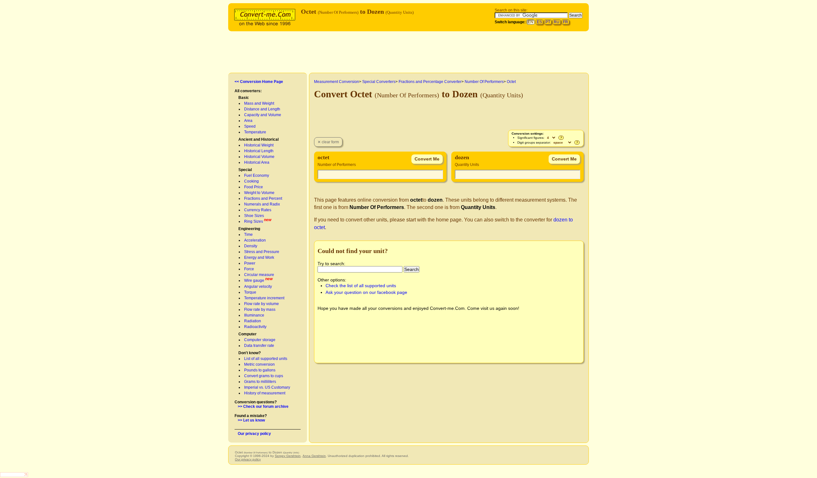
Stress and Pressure (261, 252)
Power (249, 263)
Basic (243, 97)
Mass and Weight (259, 103)
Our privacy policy (254, 433)
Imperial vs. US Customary (267, 387)
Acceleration (255, 240)
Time (248, 234)
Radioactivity (255, 327)
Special (245, 170)
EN (530, 22)
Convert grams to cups (263, 376)
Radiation (252, 321)
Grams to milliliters (260, 381)
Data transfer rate (259, 345)
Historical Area (256, 162)
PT (547, 22)
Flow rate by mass (259, 309)
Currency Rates (257, 210)
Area (248, 120)
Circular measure (259, 275)
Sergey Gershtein (288, 456)
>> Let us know (251, 420)
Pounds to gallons (259, 370)
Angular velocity (258, 286)
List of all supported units (265, 358)
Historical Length (259, 151)
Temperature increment (264, 298)
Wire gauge (254, 280)
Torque (250, 292)
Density (250, 246)
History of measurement (264, 393)
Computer (247, 334)
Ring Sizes (253, 221)
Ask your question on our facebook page (366, 292)
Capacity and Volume (262, 115)
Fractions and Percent (263, 198)
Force (249, 269)
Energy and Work (259, 257)
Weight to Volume (259, 192)
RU (556, 22)
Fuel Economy (256, 175)
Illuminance (254, 315)
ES (539, 22)
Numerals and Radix (262, 204)
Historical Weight (259, 145)
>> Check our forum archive (263, 406)
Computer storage (259, 340)
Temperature (255, 132)
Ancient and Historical (258, 139)
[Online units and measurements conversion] (266, 16)
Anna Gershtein (314, 456)
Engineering (249, 229)
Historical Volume (259, 156)
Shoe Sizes (254, 215)
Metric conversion (259, 364)
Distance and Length (262, 109)
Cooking (251, 181)
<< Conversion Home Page (259, 81)
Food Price (253, 187)
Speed (250, 126)
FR (565, 22)
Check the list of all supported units (361, 285)
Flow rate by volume (261, 304)
